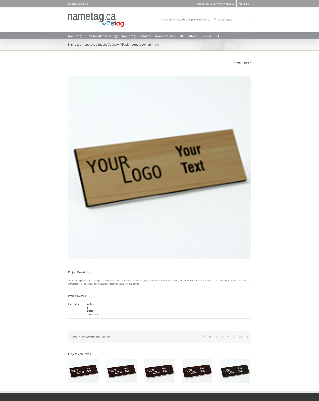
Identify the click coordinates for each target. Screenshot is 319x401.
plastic (90, 310)
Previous (237, 62)
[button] (217, 35)
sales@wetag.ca (78, 3)
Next (246, 62)
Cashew (90, 304)
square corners (93, 314)
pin (88, 307)
